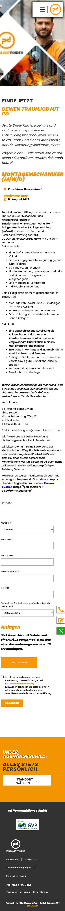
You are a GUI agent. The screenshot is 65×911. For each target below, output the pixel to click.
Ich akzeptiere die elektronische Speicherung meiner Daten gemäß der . (24, 680)
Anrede (5, 522)
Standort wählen (24, 781)
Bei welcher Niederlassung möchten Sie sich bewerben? (25, 605)
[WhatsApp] (61, 631)
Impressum (12, 859)
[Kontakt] (61, 609)
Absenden (12, 703)
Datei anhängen (19, 662)
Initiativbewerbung (16, 875)
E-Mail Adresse (9, 571)
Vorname (6, 539)
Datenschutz (31, 859)
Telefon (5, 587)
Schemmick (32, 906)
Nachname (7, 555)
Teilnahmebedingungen (18, 867)
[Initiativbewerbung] (61, 620)
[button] (42, 9)
